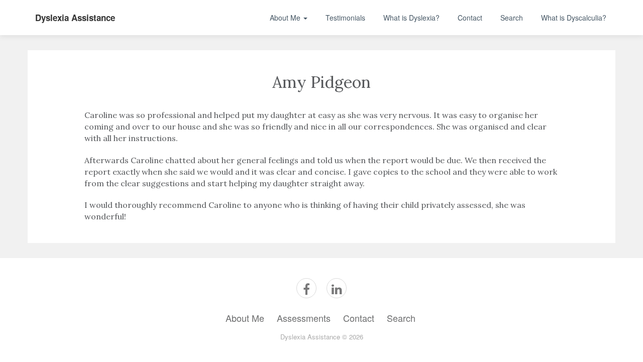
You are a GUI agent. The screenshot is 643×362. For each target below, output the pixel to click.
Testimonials (345, 18)
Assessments (304, 317)
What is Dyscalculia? (573, 18)
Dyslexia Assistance (75, 18)
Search (511, 18)
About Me (286, 18)
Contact (470, 18)
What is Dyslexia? (411, 18)
